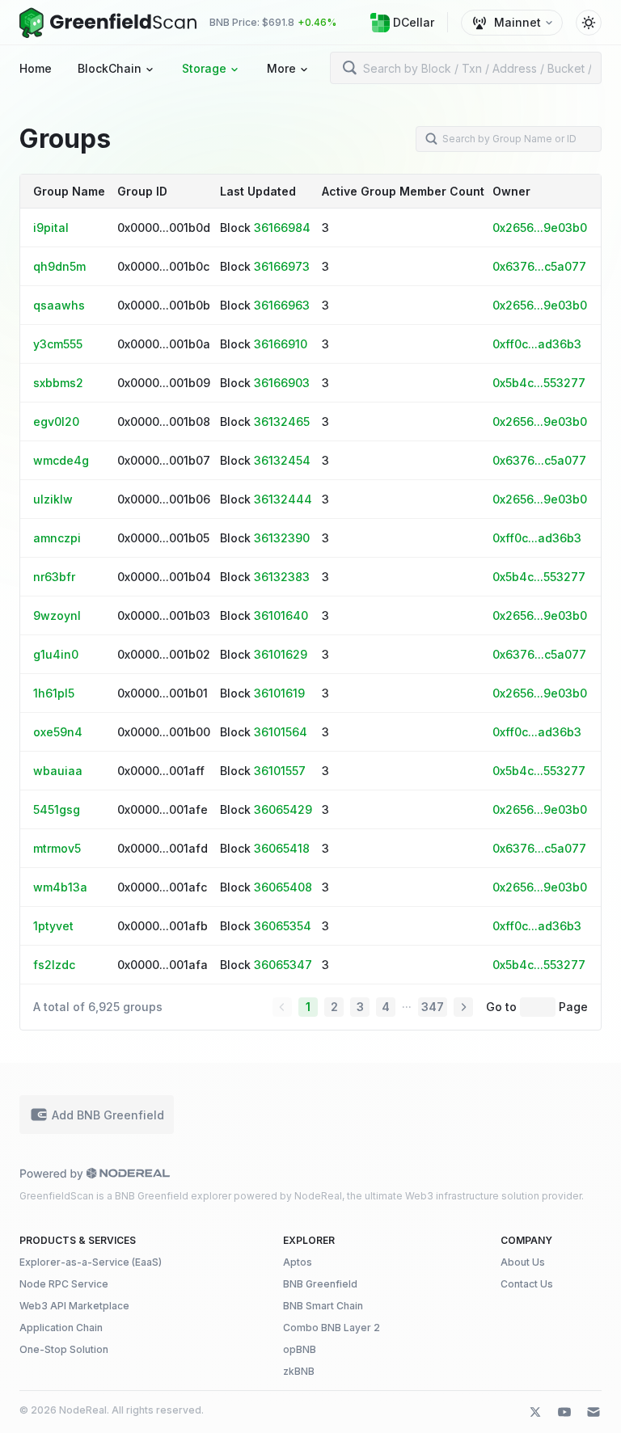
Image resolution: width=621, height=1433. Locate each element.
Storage (204, 68)
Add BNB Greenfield (108, 1115)
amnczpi (57, 538)
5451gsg (56, 809)
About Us (523, 1262)
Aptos (297, 1262)
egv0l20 (56, 421)
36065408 (283, 887)
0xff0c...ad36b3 (536, 344)
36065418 (282, 848)
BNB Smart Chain (323, 1306)
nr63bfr (54, 577)
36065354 (282, 926)
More (281, 68)
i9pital (51, 227)
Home (35, 68)
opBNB (299, 1349)
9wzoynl (57, 615)
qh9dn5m (59, 266)
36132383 (282, 577)
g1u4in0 (55, 654)
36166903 (282, 383)
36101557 (280, 771)
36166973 (282, 266)
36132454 (282, 460)
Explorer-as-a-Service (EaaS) (90, 1262)
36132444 (283, 499)
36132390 (282, 538)
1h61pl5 (53, 693)
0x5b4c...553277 (538, 383)
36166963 (282, 305)
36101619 (279, 693)
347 (432, 1007)
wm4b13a (60, 887)
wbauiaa (57, 771)
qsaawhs (59, 305)
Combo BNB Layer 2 (331, 1327)
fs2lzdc (54, 964)
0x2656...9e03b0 (539, 227)
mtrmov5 (57, 848)
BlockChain (110, 68)
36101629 (280, 654)
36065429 (283, 809)
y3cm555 (57, 344)
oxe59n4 (57, 732)
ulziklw (53, 499)
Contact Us (527, 1284)
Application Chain (61, 1327)
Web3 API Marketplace (74, 1306)
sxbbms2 (58, 383)
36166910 (280, 344)
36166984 (282, 227)
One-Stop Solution (63, 1349)
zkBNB (299, 1371)
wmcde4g (61, 460)
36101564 (280, 732)
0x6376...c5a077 (539, 266)
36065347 (283, 964)
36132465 (282, 421)
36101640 (281, 615)
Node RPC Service (63, 1284)
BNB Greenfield (320, 1284)
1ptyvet (53, 926)
